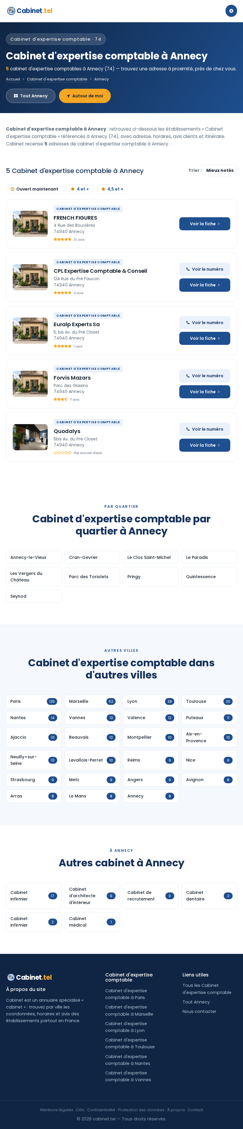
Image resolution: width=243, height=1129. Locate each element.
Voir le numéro (207, 269)
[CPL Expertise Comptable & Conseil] (30, 277)
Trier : (195, 170)
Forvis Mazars (72, 377)
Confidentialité (101, 1110)
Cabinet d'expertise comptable (57, 79)
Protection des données (141, 1110)
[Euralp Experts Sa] (30, 331)
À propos (176, 1110)
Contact (195, 1110)
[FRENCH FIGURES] (30, 224)
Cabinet (34, 10)
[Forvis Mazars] (30, 384)
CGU (80, 1110)
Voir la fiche (203, 224)
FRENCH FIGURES (75, 217)
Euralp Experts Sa (77, 324)
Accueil (13, 79)
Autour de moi (87, 96)
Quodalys (67, 431)
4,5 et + (115, 189)
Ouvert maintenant (37, 189)
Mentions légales (56, 1110)
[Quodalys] (30, 437)
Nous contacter (199, 1011)
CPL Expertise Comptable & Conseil (100, 271)
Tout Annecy (33, 96)
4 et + (83, 189)
